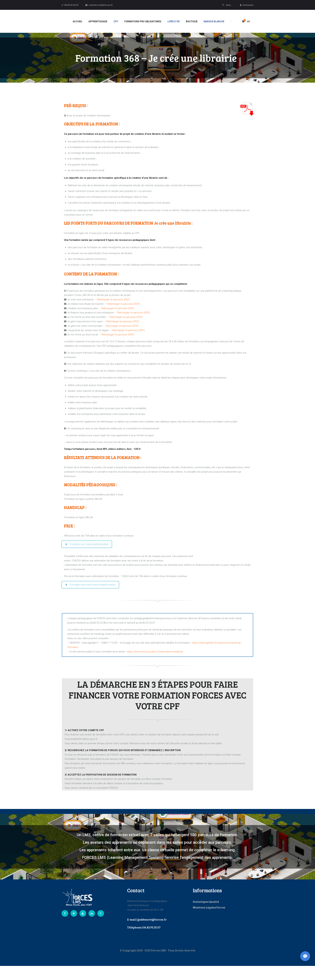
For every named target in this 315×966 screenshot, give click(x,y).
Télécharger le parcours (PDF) (113, 299)
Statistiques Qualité (206, 902)
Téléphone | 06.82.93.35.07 (143, 927)
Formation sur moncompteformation (89, 544)
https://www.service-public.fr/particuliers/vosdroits (155, 651)
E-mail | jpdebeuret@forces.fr (147, 919)
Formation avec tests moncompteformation (93, 584)
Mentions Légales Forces (209, 907)
